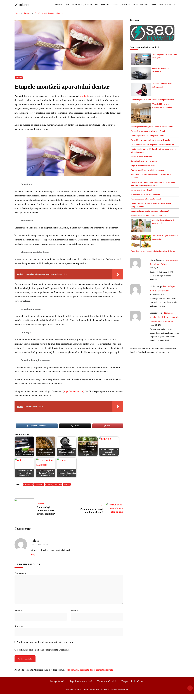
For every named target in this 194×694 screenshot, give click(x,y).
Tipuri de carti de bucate (141, 157)
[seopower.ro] (152, 27)
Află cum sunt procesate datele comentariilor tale (89, 669)
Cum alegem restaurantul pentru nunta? (148, 136)
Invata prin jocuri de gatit (142, 190)
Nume (18, 610)
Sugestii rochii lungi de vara (143, 166)
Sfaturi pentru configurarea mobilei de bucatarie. (152, 127)
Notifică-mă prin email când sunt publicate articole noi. (43, 649)
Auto (67, 5)
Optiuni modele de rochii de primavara (147, 170)
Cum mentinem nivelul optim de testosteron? (150, 211)
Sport (135, 5)
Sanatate (144, 5)
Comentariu (21, 573)
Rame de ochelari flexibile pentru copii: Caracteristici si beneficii (164, 317)
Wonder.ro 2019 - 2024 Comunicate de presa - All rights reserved (97, 689)
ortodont (84, 96)
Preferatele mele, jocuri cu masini (145, 194)
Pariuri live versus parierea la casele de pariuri (151, 140)
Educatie (105, 5)
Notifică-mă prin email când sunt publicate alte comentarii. (45, 642)
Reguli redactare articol (81, 681)
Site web (19, 626)
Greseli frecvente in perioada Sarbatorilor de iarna (153, 251)
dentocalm (58, 484)
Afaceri (58, 5)
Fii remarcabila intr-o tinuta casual (146, 199)
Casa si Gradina (91, 5)
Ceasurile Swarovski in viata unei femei (148, 131)
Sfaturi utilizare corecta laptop (144, 161)
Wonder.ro (22, 5)
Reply (33, 555)
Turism (153, 5)
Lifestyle (115, 5)
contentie (48, 484)
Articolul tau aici (167, 5)
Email (74, 610)
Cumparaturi (77, 5)
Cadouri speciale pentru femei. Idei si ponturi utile (152, 100)
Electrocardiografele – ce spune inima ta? (149, 215)
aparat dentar (28, 484)
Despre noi (126, 681)
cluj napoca (39, 484)
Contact (141, 681)
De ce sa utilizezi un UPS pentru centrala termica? (152, 144)
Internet (126, 5)
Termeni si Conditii (106, 681)
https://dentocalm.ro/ (73, 391)
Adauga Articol (56, 681)
